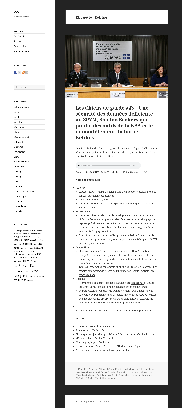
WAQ (78, 378)
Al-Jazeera (143, 369)
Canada (17, 233)
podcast (16, 257)
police (22, 257)
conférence (36, 233)
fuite (16, 247)
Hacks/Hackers (87, 191)
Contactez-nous (21, 51)
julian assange (21, 254)
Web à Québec (102, 199)
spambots (139, 375)
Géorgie (127, 372)
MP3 (97, 172)
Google (23, 248)
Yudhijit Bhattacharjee (106, 378)
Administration (21, 107)
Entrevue (18, 146)
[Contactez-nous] (26, 72)
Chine (24, 233)
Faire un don (20, 46)
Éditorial (18, 142)
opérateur (88, 310)
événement (19, 151)
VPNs (34, 276)
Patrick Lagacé (89, 375)
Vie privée (19, 211)
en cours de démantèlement (115, 290)
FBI (40, 243)
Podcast (18, 181)
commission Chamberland (88, 372)
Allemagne (18, 231)
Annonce (26, 231)
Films (16, 156)
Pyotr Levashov (104, 375)
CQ (16, 12)
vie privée (21, 276)
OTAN (78, 375)
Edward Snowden (36, 240)
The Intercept (29, 271)
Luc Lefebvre (32, 254)
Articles (18, 122)
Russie (27, 261)
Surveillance (20, 206)
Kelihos (143, 372)
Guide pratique (21, 161)
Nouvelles (19, 166)
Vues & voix (109, 350)
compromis (137, 282)
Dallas (104, 372)
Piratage (18, 171)
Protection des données (25, 191)
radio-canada (34, 257)
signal (35, 261)
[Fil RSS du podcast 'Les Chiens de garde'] (23, 72)
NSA (39, 254)
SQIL (16, 266)
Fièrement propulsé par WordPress (92, 401)
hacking (39, 247)
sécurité (19, 271)
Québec (27, 257)
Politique (18, 186)
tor (36, 271)
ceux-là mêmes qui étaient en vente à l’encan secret (119, 255)
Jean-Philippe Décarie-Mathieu (26, 251)
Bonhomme (105, 342)
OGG (92, 172)
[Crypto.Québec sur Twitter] (19, 72)
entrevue (17, 244)
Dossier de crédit (22, 137)
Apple (17, 117)
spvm (40, 261)
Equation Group (115, 372)
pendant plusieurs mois (92, 243)
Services (18, 41)
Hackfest (30, 248)
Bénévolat (19, 36)
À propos (18, 31)
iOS (15, 251)
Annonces (19, 112)
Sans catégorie (21, 196)
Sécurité (18, 201)
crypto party (34, 237)
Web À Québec (87, 378)
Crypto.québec (22, 236)
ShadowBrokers (126, 375)
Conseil (17, 132)
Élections (29, 280)
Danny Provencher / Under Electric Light (118, 346)
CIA (29, 233)
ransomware (18, 261)
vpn (31, 276)
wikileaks (20, 280)
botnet (39, 231)
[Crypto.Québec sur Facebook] (15, 72)
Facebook (27, 243)
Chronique (19, 127)
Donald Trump (22, 239)
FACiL (35, 244)
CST (40, 237)
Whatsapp (40, 276)
